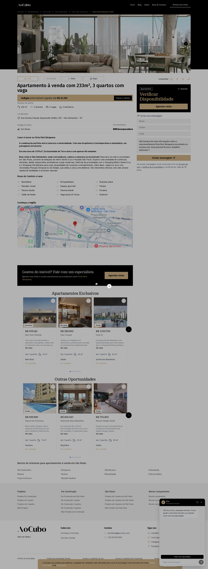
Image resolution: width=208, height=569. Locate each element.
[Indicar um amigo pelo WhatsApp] (104, 284)
